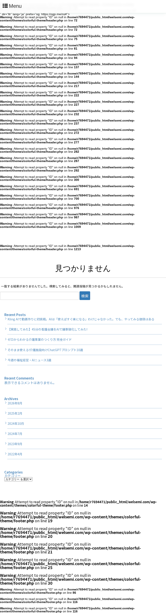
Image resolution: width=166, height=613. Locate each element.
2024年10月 (16, 423)
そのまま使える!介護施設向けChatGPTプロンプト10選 (45, 350)
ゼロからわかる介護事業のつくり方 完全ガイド (40, 339)
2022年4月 (15, 454)
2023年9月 (15, 444)
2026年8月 (15, 403)
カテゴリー (12, 475)
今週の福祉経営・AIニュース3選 (29, 360)
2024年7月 (15, 433)
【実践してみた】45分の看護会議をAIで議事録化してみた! (47, 329)
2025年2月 (15, 413)
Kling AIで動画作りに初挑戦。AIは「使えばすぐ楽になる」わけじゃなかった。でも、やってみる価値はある (81, 319)
